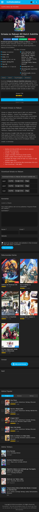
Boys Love (14, 462)
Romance (27, 77)
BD (6, 64)
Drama (4, 77)
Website (4, 236)
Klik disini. (19, 164)
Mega (27, 181)
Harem (10, 77)
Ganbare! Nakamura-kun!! (15, 460)
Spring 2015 (10, 61)
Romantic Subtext (25, 437)
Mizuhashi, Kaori (30, 52)
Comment (5, 210)
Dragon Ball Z (14, 418)
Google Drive (19, 181)
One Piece (13, 400)
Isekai (27, 491)
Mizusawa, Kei (25, 53)
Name (4, 229)
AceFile (11, 181)
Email (22, 229)
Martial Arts (33, 410)
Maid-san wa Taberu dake (15, 479)
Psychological (18, 77)
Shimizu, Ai (24, 57)
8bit (8, 54)
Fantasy (27, 402)
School (33, 437)
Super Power (27, 421)
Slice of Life (20, 481)
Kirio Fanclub (11, 451)
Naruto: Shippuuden (16, 408)
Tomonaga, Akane (26, 62)
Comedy (27, 420)
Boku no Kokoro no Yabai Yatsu (20, 436)
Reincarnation (33, 491)
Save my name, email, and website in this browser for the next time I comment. (19, 243)
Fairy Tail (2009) (15, 427)
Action (16, 402)
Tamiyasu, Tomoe (31, 59)
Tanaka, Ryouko (25, 60)
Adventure (22, 402)
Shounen (33, 402)
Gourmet (13, 481)
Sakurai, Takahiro (30, 55)
